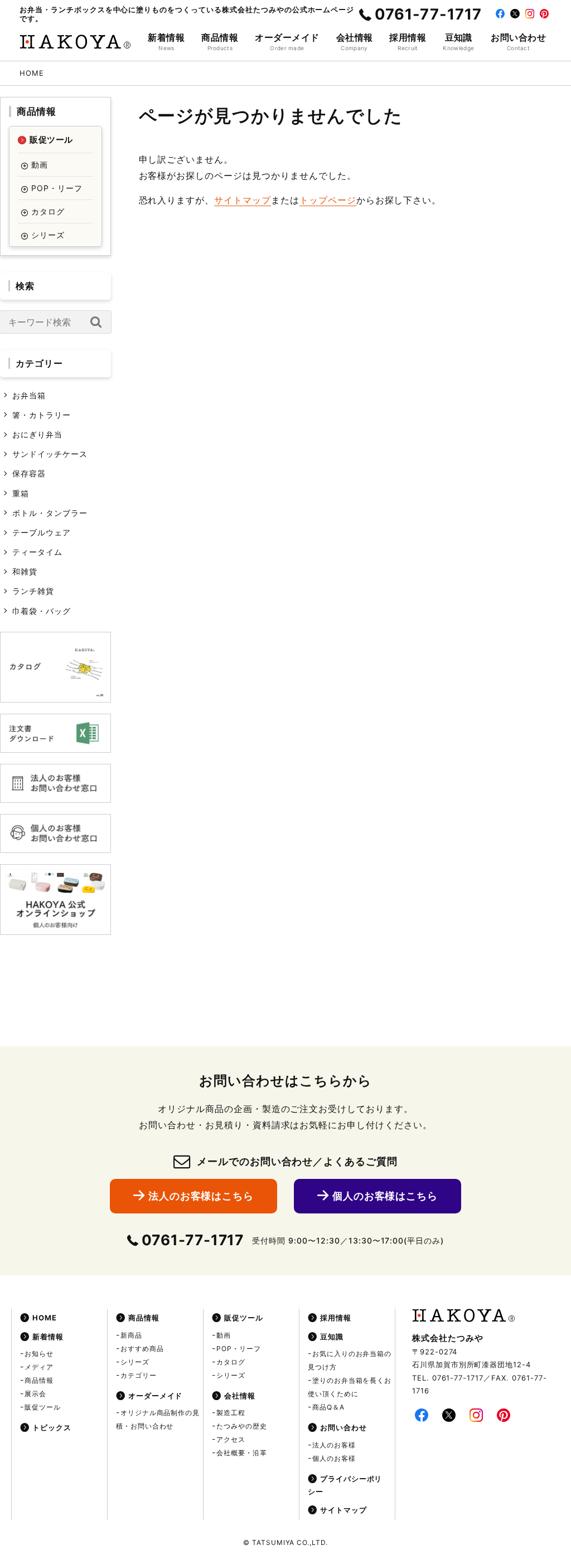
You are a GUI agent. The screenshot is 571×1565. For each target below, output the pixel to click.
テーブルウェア (41, 532)
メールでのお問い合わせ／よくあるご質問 (297, 1161)
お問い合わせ (343, 1427)
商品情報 (36, 111)
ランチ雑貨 (33, 591)
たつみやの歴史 (241, 1426)
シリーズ (48, 235)
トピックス (51, 1427)
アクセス (230, 1439)
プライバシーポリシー (345, 1485)
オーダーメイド (155, 1395)
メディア (39, 1367)
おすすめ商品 (142, 1348)
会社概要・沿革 (241, 1453)
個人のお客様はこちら (385, 1196)
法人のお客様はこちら (201, 1196)
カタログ (48, 211)
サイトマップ (242, 200)
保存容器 (29, 473)
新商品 (131, 1335)
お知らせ (39, 1353)
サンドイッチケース (50, 454)
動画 (39, 164)
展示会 (35, 1394)
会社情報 (239, 1395)
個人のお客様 (334, 1458)
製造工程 (230, 1412)
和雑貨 (24, 571)
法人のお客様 (334, 1445)
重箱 (20, 493)
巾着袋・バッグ (41, 611)
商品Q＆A (328, 1407)
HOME (44, 1317)
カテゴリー (138, 1375)
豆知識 (331, 1336)
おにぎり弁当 (37, 434)
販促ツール (51, 139)
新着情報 (48, 1336)
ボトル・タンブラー (50, 513)
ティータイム (37, 552)
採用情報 (335, 1317)
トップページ (327, 200)
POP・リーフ (57, 188)
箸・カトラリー (41, 415)
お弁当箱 (29, 395)
